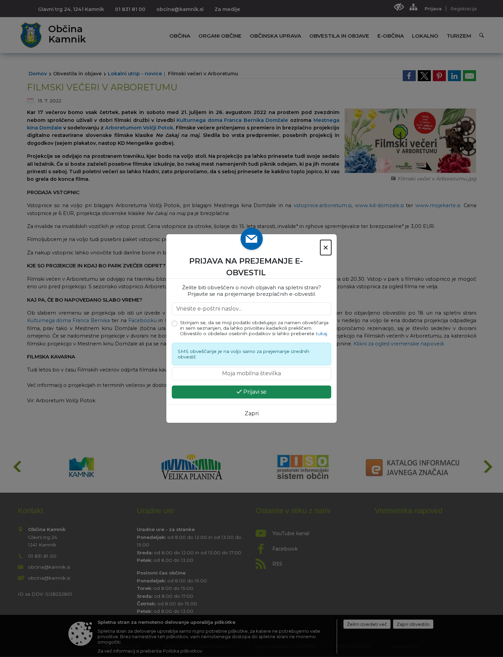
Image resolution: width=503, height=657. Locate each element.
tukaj (321, 333)
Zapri (252, 413)
